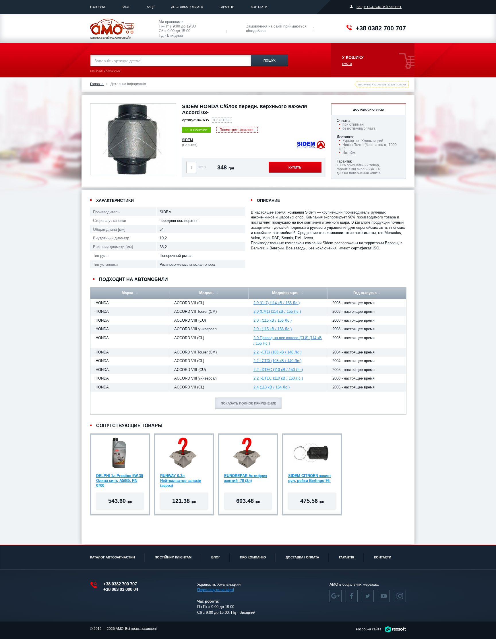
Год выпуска (365, 293)
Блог (126, 7)
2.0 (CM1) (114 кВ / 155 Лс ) (277, 311)
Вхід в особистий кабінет (379, 7)
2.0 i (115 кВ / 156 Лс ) (272, 320)
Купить (294, 167)
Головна (97, 7)
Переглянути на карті (215, 590)
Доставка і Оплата (187, 7)
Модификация (286, 293)
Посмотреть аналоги (236, 130)
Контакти (259, 7)
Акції (150, 7)
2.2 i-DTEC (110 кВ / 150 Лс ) (278, 370)
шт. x (202, 167)
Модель (207, 293)
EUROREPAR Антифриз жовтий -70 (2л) (245, 478)
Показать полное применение (248, 403)
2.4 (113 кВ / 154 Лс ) (271, 387)
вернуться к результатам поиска (382, 84)
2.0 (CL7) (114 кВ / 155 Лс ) (276, 303)
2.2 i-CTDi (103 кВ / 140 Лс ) (277, 352)
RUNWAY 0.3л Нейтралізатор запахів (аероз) (180, 481)
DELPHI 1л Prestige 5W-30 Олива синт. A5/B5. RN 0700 (119, 481)
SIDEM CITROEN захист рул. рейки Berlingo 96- (309, 478)
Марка (128, 293)
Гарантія (227, 7)
